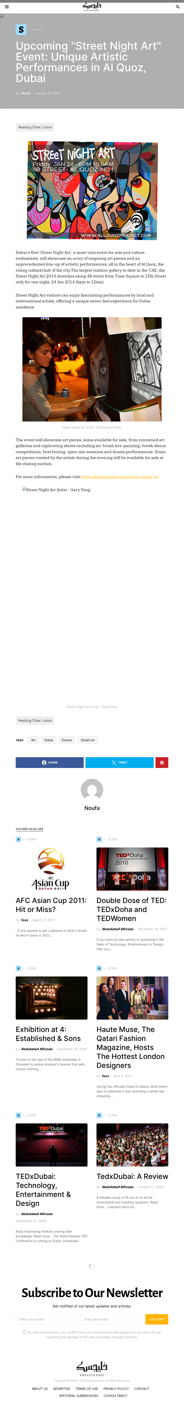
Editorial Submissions (78, 1396)
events (67, 740)
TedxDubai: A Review (132, 1176)
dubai (48, 740)
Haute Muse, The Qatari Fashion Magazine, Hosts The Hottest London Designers (130, 1047)
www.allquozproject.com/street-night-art (120, 476)
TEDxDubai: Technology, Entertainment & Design (43, 1190)
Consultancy (115, 1396)
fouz (24, 920)
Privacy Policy (116, 1389)
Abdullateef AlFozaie (118, 929)
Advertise (61, 1389)
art (33, 740)
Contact (141, 1389)
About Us (40, 1389)
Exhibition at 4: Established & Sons (48, 1034)
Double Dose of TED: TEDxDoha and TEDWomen (131, 909)
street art (88, 740)
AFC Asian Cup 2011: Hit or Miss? (51, 905)
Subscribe (156, 1319)
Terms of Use (86, 1389)
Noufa (26, 93)
